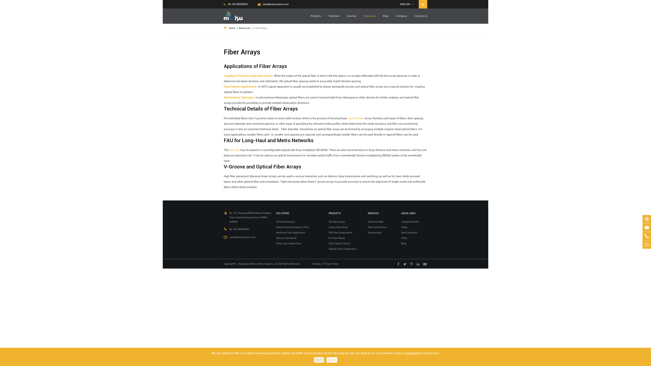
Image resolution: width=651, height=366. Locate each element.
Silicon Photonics (285, 221)
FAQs (404, 238)
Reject (319, 360)
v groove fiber (356, 118)
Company (401, 16)
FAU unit (234, 150)
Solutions (334, 16)
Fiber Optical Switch (339, 243)
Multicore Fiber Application (290, 232)
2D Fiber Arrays (337, 221)
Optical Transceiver (286, 238)
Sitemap (316, 263)
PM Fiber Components (340, 232)
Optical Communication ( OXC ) (293, 227)
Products (316, 16)
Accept (332, 360)
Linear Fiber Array (338, 227)
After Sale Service (377, 227)
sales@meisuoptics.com (275, 4)
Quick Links (408, 213)
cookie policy (413, 353)
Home (232, 28)
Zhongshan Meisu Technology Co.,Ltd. (258, 263)
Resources (369, 16)
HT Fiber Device (337, 238)
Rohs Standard (409, 232)
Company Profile (410, 221)
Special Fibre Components (343, 249)
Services (351, 16)
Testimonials (374, 232)
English (405, 4)
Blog (385, 16)
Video (404, 227)
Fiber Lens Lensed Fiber (288, 243)
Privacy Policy (331, 263)
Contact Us (421, 16)
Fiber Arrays (260, 28)
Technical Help (375, 221)
